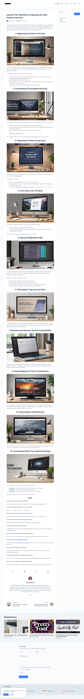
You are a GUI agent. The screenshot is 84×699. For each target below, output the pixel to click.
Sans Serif (57, 3)
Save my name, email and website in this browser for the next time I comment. (35, 667)
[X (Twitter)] (24, 571)
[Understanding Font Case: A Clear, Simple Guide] (16, 626)
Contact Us (62, 18)
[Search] (79, 3)
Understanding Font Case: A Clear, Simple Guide (15, 635)
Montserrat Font (70, 691)
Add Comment (23, 656)
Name (21, 651)
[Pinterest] (36, 571)
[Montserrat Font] (64, 691)
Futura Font (50, 691)
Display (66, 3)
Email (37, 651)
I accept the (25, 669)
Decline (11, 694)
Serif (71, 3)
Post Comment (23, 676)
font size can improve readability (21, 542)
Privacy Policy (62, 21)
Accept (6, 694)
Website (21, 672)
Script (62, 3)
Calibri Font (31, 691)
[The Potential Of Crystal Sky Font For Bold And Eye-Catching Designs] (68, 626)
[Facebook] (13, 571)
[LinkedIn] (48, 571)
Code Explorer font (32, 67)
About (74, 3)
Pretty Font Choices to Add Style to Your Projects (42, 635)
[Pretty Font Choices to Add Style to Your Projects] (42, 626)
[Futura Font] (45, 691)
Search (60, 11)
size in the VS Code (23, 234)
